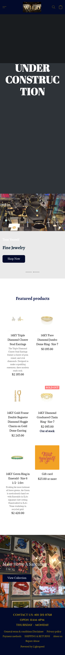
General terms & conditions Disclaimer (24, 631)
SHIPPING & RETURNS (37, 636)
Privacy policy (54, 631)
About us (57, 636)
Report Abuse (32, 640)
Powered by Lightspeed (32, 646)
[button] (32, 7)
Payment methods (12, 636)
